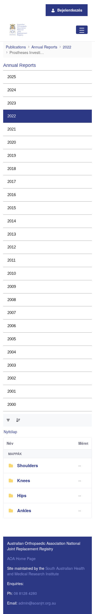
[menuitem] (47, 77)
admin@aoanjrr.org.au (37, 603)
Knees (23, 480)
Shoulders (27, 465)
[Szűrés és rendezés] (8, 420)
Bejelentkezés (69, 10)
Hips (21, 495)
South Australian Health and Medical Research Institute (46, 571)
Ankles (24, 510)
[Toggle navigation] (82, 30)
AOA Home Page (21, 558)
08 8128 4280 (25, 593)
